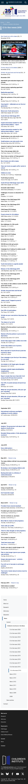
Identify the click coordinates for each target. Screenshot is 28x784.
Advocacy (6, 611)
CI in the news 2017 (15, 663)
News (5, 618)
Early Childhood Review (6, 734)
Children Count (4, 731)
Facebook (12, 774)
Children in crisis (6, 173)
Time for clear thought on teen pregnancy (13, 530)
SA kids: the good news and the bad (10, 72)
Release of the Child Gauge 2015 (10, 269)
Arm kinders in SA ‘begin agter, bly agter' (13, 364)
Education (3, 722)
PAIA (14, 780)
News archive (10, 700)
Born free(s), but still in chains (9, 36)
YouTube (17, 774)
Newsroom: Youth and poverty (10, 111)
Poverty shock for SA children (9, 67)
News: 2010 (13, 689)
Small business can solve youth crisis (12, 141)
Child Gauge (4, 729)
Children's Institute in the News (16, 626)
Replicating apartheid (7, 92)
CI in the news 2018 (15, 659)
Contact (5, 704)
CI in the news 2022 (15, 644)
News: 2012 (13, 681)
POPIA (10, 780)
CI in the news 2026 (15, 629)
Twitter (22, 774)
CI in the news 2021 (15, 648)
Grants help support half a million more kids (14, 340)
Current (9, 622)
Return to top (12, 458)
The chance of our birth (8, 322)
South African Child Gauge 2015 (10, 116)
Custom (7, 774)
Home (5, 600)
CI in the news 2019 (15, 655)
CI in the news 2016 (15, 666)
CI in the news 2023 (15, 640)
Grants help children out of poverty (11, 345)
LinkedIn (2, 774)
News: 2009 (13, 692)
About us (5, 603)
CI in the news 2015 (15, 670)
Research (6, 607)
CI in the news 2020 (15, 652)
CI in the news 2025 (15, 633)
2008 (11, 696)
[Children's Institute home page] (14, 12)
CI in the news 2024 (15, 637)
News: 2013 (13, 678)
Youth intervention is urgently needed (12, 264)
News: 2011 (13, 685)
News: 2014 (13, 674)
